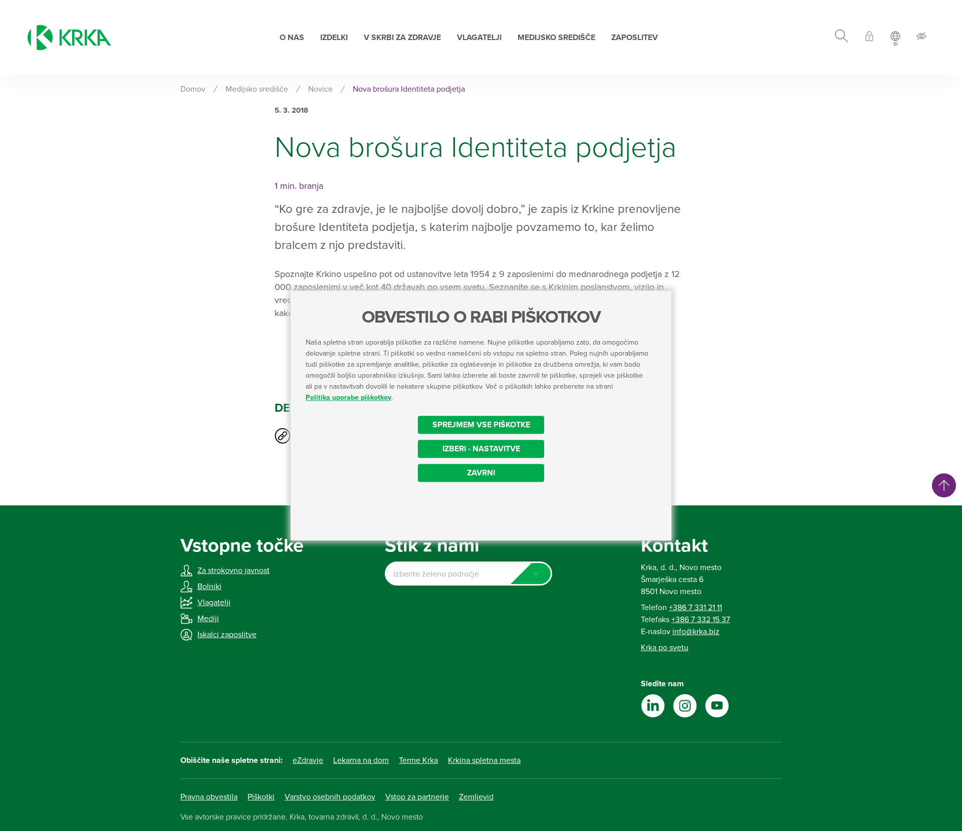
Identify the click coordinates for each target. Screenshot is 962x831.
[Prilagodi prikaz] (921, 38)
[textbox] (468, 574)
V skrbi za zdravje (402, 38)
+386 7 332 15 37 (700, 620)
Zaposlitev (634, 38)
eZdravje (308, 760)
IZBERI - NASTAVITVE (481, 449)
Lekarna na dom (361, 760)
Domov (192, 89)
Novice (320, 89)
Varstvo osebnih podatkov (330, 797)
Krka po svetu (664, 648)
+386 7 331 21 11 (695, 608)
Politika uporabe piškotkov (348, 397)
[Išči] (841, 37)
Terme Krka (418, 760)
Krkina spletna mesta (484, 760)
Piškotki (261, 797)
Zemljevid (476, 797)
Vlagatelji (479, 38)
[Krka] (69, 37)
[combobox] (468, 574)
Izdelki (334, 38)
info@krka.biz (695, 632)
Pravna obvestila (208, 797)
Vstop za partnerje (417, 797)
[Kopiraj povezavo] (283, 436)
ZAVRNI (481, 473)
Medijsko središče (556, 38)
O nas (292, 38)
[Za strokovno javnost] (869, 38)
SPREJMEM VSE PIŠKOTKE (481, 425)
